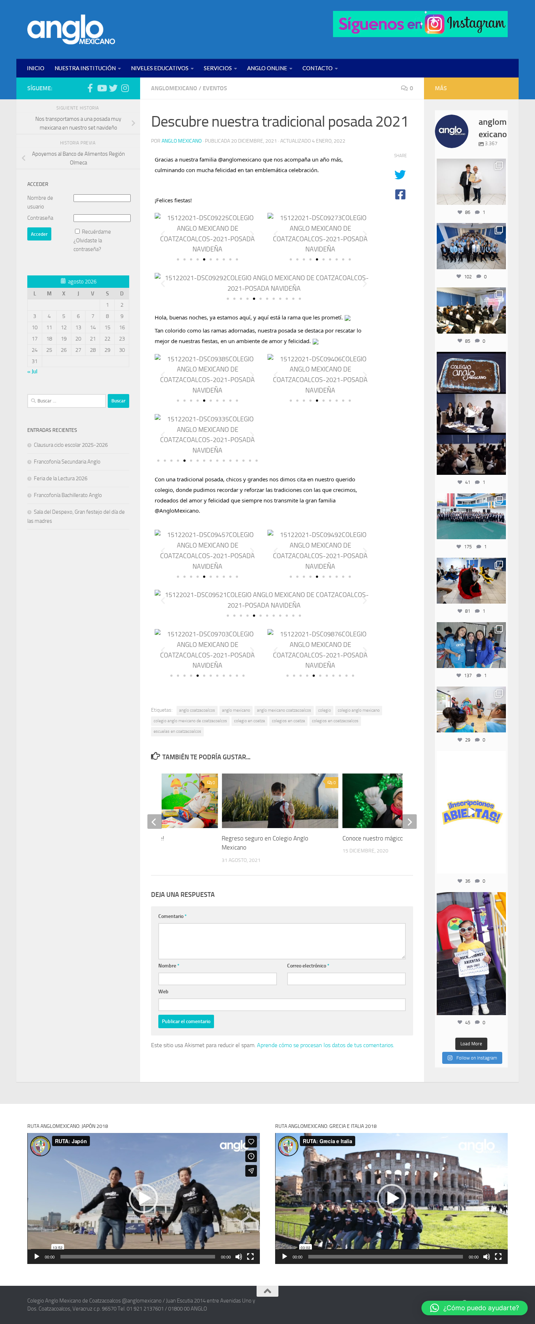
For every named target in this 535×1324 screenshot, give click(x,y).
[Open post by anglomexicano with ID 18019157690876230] (471, 246)
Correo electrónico (308, 966)
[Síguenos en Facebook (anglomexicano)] (90, 88)
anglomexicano (471, 165)
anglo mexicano (236, 710)
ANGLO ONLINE (267, 68)
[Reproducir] (36, 1256)
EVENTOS (215, 88)
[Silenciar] (238, 1256)
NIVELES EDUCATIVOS (160, 68)
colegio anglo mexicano (359, 710)
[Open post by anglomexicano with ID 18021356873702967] (471, 181)
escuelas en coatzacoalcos (177, 731)
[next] (409, 821)
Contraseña (40, 218)
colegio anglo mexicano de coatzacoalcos (190, 720)
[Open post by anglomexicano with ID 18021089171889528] (471, 645)
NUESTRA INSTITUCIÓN (85, 68)
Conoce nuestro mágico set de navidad (392, 838)
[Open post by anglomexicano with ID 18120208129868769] (471, 812)
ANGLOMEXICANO (174, 88)
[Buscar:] (66, 401)
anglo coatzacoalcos (197, 710)
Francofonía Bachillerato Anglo (68, 495)
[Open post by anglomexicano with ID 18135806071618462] (471, 310)
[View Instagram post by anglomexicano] (499, 198)
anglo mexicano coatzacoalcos (284, 710)
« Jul (32, 371)
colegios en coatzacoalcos (335, 720)
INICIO (35, 68)
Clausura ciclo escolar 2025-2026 (71, 445)
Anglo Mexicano (182, 141)
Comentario (172, 916)
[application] (143, 1198)
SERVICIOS (218, 68)
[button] (162, 233)
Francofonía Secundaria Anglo (67, 461)
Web (163, 992)
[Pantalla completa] (250, 1256)
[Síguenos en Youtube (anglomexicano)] (101, 88)
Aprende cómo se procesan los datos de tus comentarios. (325, 1045)
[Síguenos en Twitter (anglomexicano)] (113, 88)
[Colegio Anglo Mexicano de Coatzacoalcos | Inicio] (71, 29)
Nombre (168, 966)
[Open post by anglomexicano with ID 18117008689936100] (471, 413)
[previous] (154, 821)
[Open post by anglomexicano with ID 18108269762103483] (471, 953)
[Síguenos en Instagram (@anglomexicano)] (124, 88)
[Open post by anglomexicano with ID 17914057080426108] (471, 709)
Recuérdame (96, 231)
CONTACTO (317, 68)
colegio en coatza (249, 720)
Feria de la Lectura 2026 (60, 478)
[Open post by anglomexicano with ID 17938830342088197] (471, 516)
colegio (324, 710)
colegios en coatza (288, 720)
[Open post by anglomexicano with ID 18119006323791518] (471, 581)
